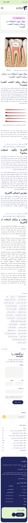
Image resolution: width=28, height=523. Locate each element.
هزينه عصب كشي (22, 333)
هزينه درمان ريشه (22, 330)
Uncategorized (23, 450)
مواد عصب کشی (12, 327)
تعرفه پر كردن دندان (21, 318)
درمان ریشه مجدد (9, 495)
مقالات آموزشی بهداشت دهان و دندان (17, 435)
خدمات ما (24, 492)
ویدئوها (24, 498)
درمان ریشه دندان (9, 498)
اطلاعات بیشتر (6, 1)
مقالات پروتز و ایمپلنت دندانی (19, 447)
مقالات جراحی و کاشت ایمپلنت (19, 433)
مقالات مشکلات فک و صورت (19, 445)
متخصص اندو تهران (13, 324)
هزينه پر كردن (23, 336)
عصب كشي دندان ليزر (9, 302)
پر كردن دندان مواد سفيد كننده (19, 339)
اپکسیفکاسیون (10, 492)
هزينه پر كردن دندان (12, 336)
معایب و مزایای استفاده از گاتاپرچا (18, 321)
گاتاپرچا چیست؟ (10, 318)
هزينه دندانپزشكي (11, 330)
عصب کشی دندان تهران (10, 299)
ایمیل (11, 380)
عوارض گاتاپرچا (22, 308)
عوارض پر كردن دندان (11, 308)
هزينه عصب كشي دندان (10, 333)
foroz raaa (16, 70)
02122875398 (21, 478)
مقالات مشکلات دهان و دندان (19, 442)
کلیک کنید (20, 514)
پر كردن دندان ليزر (22, 342)
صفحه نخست (23, 486)
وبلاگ (25, 501)
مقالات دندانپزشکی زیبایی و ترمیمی (18, 430)
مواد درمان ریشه (22, 327)
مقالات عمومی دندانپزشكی (20, 440)
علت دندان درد (23, 305)
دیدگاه (21, 365)
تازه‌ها (24, 428)
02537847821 (21, 469)
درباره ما (24, 489)
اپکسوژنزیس (10, 489)
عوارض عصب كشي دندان (11, 305)
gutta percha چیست (22, 296)
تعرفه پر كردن (9, 315)
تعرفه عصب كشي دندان (20, 315)
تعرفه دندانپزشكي (22, 311)
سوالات (24, 504)
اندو (7, 296)
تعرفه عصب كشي (11, 311)
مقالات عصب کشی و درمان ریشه (18, 438)
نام (22, 380)
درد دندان (13, 296)
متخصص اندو (23, 324)
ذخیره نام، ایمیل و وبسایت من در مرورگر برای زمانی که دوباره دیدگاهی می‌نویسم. (13, 397)
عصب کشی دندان (22, 299)
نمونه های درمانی (22, 495)
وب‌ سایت (20, 388)
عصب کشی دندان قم (21, 302)
